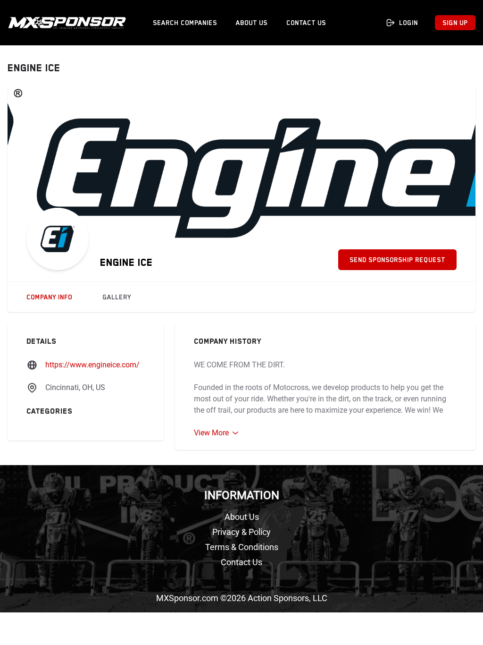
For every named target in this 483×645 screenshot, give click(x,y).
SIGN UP (455, 22)
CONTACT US (306, 22)
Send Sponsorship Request (397, 259)
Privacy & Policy (241, 532)
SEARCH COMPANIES (185, 22)
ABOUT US (251, 22)
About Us (242, 517)
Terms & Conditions (241, 547)
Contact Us (241, 562)
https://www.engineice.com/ (92, 364)
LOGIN (408, 22)
